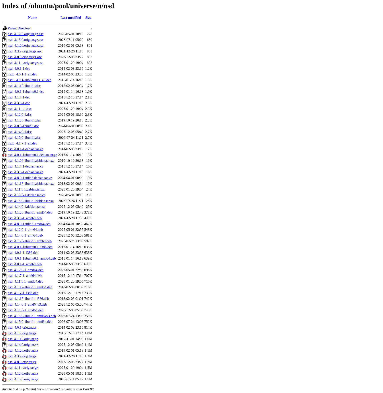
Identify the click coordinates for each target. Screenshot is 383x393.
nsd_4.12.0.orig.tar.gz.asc (25, 34)
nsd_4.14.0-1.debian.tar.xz (26, 206)
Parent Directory (19, 28)
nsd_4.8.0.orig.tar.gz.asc (25, 57)
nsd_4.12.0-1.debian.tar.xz (26, 195)
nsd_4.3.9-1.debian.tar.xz (25, 172)
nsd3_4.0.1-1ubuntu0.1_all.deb (29, 80)
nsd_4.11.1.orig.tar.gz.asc (25, 63)
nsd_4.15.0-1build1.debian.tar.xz (31, 201)
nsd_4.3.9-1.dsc (19, 103)
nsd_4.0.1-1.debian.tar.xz (25, 149)
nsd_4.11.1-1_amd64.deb (25, 281)
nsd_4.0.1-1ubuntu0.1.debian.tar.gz (32, 155)
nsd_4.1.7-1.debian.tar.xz (25, 166)
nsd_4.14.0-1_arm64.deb (25, 235)
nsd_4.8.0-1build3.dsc (23, 126)
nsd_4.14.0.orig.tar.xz (23, 345)
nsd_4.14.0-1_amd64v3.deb (27, 304)
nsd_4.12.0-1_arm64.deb (25, 229)
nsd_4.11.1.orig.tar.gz (23, 368)
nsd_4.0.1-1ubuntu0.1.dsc (26, 91)
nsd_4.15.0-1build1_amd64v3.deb (32, 316)
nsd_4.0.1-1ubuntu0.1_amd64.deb (32, 258)
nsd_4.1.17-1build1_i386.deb (28, 299)
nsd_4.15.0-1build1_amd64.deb (30, 322)
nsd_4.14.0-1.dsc (20, 132)
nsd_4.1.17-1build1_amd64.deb (30, 287)
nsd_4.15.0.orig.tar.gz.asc (25, 40)
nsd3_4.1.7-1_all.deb (22, 143)
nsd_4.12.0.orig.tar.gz (23, 373)
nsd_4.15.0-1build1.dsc (24, 137)
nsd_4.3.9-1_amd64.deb (25, 218)
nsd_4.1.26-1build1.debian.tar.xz (31, 160)
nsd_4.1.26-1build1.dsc (24, 120)
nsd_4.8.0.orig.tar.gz (22, 362)
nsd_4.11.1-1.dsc (19, 109)
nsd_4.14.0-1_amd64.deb (25, 310)
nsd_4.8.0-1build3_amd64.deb (29, 224)
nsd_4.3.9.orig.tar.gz (22, 356)
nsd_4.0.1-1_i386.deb (23, 252)
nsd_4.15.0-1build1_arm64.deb (30, 241)
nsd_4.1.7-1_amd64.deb (25, 275)
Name (32, 17)
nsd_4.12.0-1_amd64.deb (25, 270)
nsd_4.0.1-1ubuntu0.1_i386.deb (30, 247)
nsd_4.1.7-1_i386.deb (23, 293)
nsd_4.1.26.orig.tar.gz (23, 350)
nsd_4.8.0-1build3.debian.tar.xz (30, 178)
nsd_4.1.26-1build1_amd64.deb (30, 212)
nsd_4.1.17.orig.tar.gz (23, 339)
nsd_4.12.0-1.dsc (20, 114)
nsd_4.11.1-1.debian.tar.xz (26, 189)
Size (88, 17)
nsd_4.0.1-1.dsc (19, 68)
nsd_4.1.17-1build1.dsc (24, 86)
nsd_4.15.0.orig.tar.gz (23, 379)
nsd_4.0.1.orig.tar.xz (22, 327)
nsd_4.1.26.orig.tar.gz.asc (25, 45)
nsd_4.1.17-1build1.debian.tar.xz (31, 183)
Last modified (71, 17)
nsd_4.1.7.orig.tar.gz (22, 333)
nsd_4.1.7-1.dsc (19, 97)
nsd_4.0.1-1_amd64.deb (25, 264)
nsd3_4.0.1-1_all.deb (22, 74)
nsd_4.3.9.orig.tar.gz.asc (25, 51)
